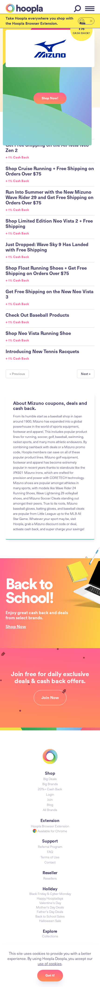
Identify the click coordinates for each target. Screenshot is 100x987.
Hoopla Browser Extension (50, 826)
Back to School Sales (50, 916)
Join (50, 799)
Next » (85, 373)
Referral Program (50, 846)
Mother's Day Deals (50, 907)
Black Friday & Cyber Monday (50, 893)
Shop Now (16, 626)
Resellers (50, 878)
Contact (50, 862)
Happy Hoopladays (50, 898)
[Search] (78, 8)
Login (50, 794)
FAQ (50, 851)
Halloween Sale (50, 920)
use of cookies (50, 963)
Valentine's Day (50, 903)
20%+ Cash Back (50, 789)
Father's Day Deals (50, 911)
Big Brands (50, 783)
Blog (50, 804)
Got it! (50, 975)
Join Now (50, 697)
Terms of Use (50, 857)
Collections (50, 936)
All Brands (50, 809)
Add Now (83, 22)
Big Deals (50, 778)
